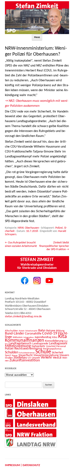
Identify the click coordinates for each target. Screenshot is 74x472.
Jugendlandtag (43, 337)
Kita (62, 336)
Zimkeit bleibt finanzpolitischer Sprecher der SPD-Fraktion (54, 246)
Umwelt (36, 357)
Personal (61, 346)
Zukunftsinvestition (24, 360)
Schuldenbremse (27, 353)
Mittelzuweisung (18, 346)
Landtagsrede (40, 343)
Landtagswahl (58, 343)
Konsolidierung (54, 341)
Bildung (60, 330)
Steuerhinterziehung (46, 355)
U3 (29, 357)
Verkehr (46, 357)
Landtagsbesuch (20, 343)
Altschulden (11, 330)
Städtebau (20, 357)
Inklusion (18, 337)
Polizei (59, 228)
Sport (8, 355)
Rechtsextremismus (28, 348)
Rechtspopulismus (52, 349)
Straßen (9, 358)
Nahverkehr (38, 346)
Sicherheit (57, 352)
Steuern (64, 355)
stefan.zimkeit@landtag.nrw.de (23, 316)
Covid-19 (49, 333)
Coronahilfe (33, 333)
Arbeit (21, 331)
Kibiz (54, 337)
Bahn (41, 330)
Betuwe (50, 330)
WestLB (57, 357)
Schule (43, 352)
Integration (28, 337)
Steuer (15, 355)
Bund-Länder (14, 333)
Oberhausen (32, 228)
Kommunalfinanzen (24, 340)
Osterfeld (51, 346)
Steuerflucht (25, 355)
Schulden (11, 352)
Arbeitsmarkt (31, 331)
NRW (20, 228)
